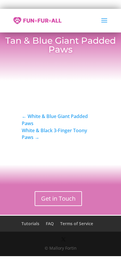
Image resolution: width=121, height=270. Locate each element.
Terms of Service (76, 223)
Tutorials (30, 223)
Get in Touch (58, 198)
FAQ (50, 223)
